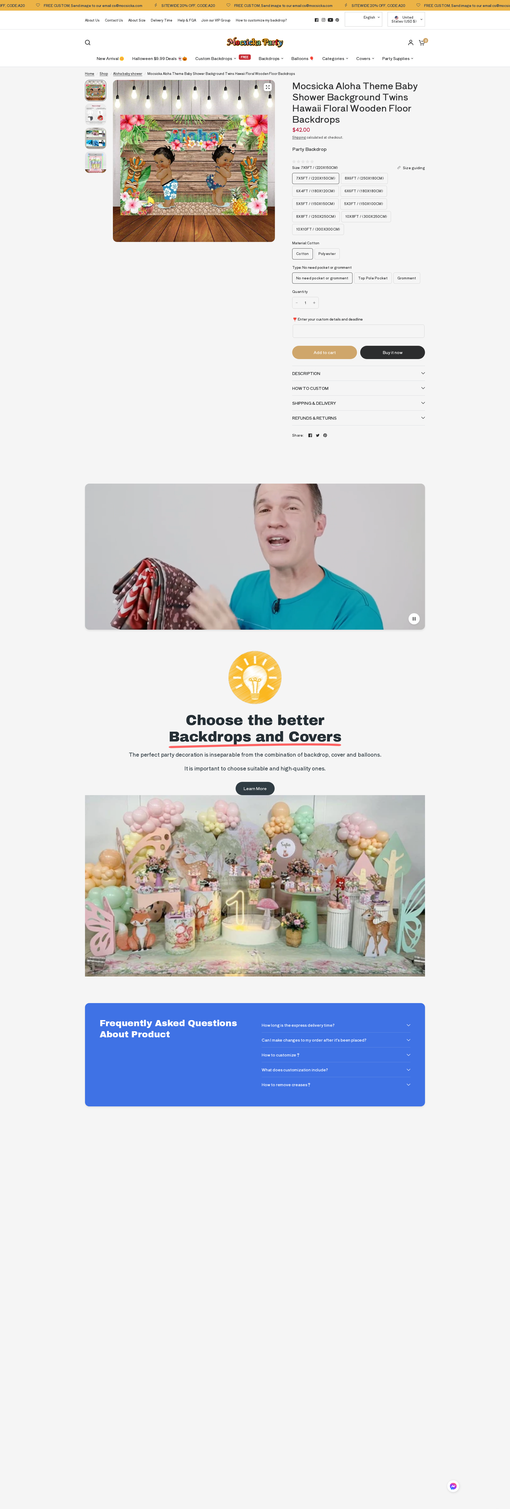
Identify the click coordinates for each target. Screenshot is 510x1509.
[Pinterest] (337, 19)
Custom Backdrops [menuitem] (213, 58)
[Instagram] (323, 19)
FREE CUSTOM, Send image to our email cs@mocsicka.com (64, 5)
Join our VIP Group (216, 20)
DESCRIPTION (306, 373)
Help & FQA (187, 20)
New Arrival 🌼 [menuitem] (111, 58)
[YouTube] (330, 19)
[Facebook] (316, 19)
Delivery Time (161, 20)
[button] (453, 1487)
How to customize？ (281, 1055)
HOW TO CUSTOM (310, 388)
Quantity (300, 291)
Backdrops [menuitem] (269, 58)
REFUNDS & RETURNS (314, 418)
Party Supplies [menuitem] (396, 58)
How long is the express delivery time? (298, 1025)
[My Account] (411, 42)
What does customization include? (295, 1069)
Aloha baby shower (127, 73)
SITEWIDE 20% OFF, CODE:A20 (159, 5)
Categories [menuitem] (333, 58)
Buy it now (393, 352)
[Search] (89, 42)
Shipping (299, 137)
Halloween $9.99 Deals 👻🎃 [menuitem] (159, 58)
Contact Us (114, 20)
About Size (137, 20)
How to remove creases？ (286, 1084)
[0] (420, 42)
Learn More (255, 788)
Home (89, 73)
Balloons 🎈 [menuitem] (302, 58)
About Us (92, 20)
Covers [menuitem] (363, 58)
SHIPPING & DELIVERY (314, 403)
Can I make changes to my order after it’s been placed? (314, 1040)
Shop (104, 73)
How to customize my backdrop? (261, 20)
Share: (298, 435)
